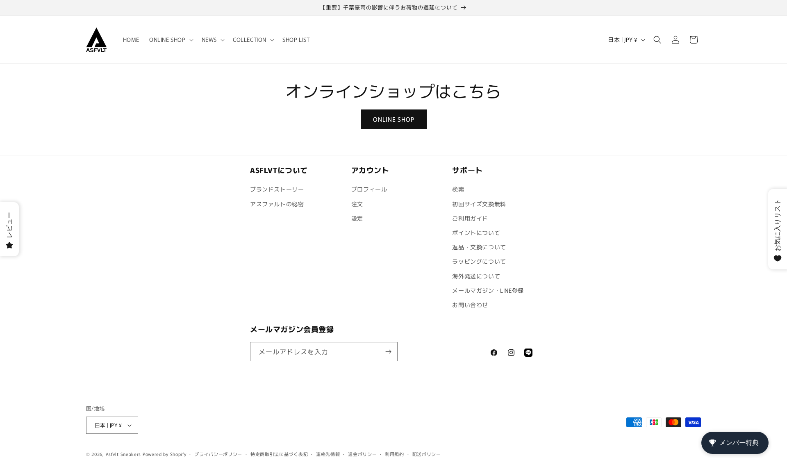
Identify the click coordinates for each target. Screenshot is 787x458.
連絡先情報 (328, 454)
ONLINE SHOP (393, 119)
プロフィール (369, 189)
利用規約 (394, 454)
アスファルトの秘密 (277, 204)
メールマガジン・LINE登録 (487, 290)
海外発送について (476, 276)
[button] (170, 39)
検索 (458, 189)
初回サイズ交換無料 (479, 204)
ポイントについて (476, 232)
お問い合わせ (470, 305)
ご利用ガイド (470, 218)
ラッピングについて (479, 261)
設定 (357, 218)
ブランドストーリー (277, 189)
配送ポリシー (426, 454)
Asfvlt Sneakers (123, 454)
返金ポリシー (362, 454)
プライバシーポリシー (218, 454)
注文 (357, 204)
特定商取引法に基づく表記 (279, 454)
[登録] (388, 351)
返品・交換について (479, 247)
